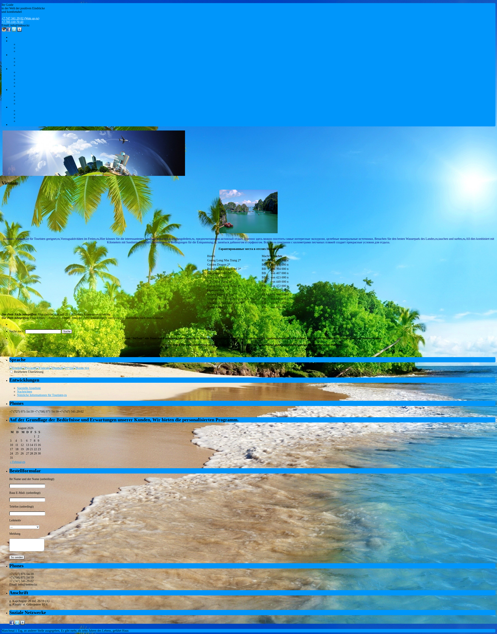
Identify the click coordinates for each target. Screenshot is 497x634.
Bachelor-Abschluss (29, 79)
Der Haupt (15, 37)
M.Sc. (20, 82)
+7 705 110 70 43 (12, 21)
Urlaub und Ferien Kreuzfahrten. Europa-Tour (45, 58)
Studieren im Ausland (22, 68)
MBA (20, 86)
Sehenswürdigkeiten (29, 93)
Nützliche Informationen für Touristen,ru (42, 395)
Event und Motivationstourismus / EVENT (43, 47)
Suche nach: (16, 331)
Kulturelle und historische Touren (37, 96)
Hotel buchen (25, 114)
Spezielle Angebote (29, 388)
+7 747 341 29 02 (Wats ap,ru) (20, 18)
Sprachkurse (24, 72)
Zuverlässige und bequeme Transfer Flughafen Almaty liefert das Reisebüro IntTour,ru (70, 121)
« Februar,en (17, 462)
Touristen (15, 107)
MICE (13, 40)
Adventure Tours (27, 100)
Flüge (20, 110)
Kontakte (15, 124)
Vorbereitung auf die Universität (36, 75)
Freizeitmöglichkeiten (22, 54)
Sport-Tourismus (27, 51)
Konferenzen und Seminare (34, 44)
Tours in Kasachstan (21, 89)
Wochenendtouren (28, 103)
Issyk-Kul (23, 65)
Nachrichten (24, 391)
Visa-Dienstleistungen (30, 117)
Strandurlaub (25, 61)
